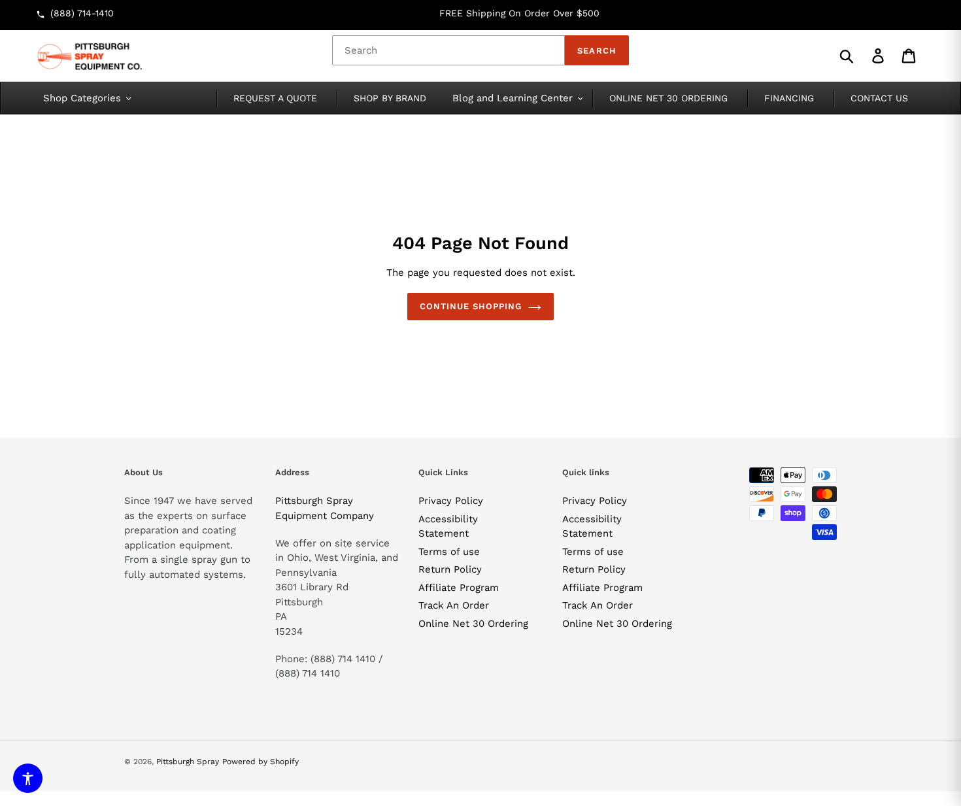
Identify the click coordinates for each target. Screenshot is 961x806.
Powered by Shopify (260, 761)
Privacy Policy (450, 501)
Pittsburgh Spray (187, 761)
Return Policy (450, 569)
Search (596, 51)
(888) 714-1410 (82, 13)
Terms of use (449, 552)
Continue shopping (471, 306)
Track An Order (453, 605)
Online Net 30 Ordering (473, 624)
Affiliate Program (458, 588)
